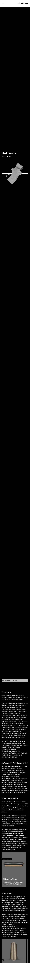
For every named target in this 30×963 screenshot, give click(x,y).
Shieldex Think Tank (11, 680)
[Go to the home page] (23, 3)
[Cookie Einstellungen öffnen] (3, 961)
